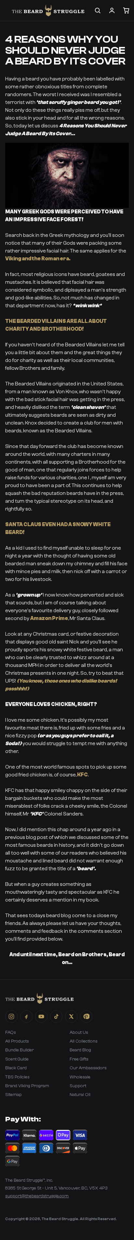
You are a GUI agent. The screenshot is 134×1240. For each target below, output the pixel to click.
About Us (79, 1032)
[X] (71, 1016)
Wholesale (80, 1077)
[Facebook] (26, 1016)
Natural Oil (80, 1094)
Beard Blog (80, 1050)
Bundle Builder (19, 1050)
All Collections (84, 1041)
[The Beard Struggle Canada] (48, 10)
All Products (17, 1041)
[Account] (111, 10)
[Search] (97, 10)
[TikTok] (56, 1016)
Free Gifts (79, 1059)
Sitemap (13, 1094)
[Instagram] (11, 1016)
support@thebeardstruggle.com (37, 1196)
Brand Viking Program (27, 1086)
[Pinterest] (86, 1016)
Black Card (16, 1068)
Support (78, 1086)
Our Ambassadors (88, 1068)
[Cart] (126, 10)
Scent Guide (17, 1059)
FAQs (10, 1032)
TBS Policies (17, 1077)
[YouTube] (41, 1016)
